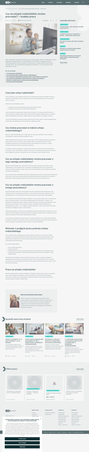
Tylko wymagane (22, 442)
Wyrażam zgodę (22, 438)
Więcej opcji (22, 446)
